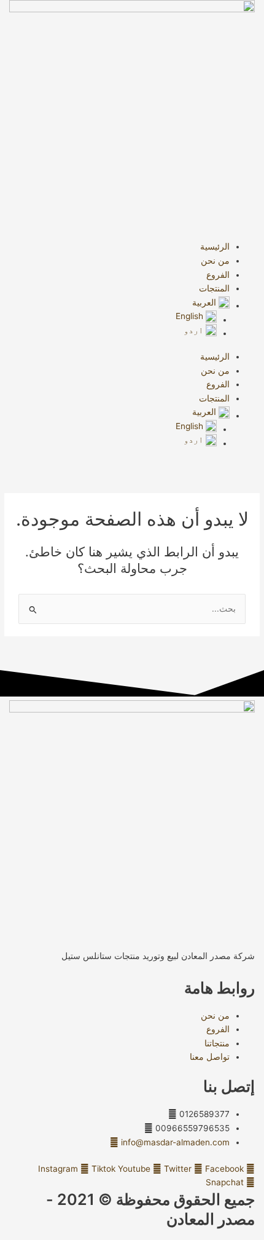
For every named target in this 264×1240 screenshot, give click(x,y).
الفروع (218, 275)
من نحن (215, 261)
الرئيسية (215, 246)
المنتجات (214, 288)
